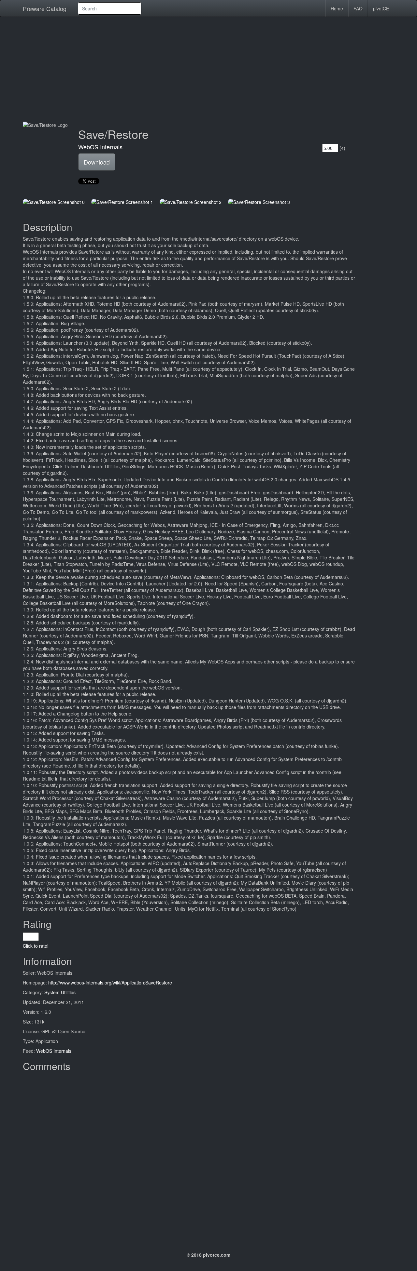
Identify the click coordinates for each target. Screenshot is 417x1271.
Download (97, 162)
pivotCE (381, 8)
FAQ (358, 8)
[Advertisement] (208, 68)
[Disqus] (208, 1156)
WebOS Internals (100, 146)
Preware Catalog (44, 8)
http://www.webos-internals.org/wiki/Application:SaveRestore (110, 982)
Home (337, 8)
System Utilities (60, 992)
